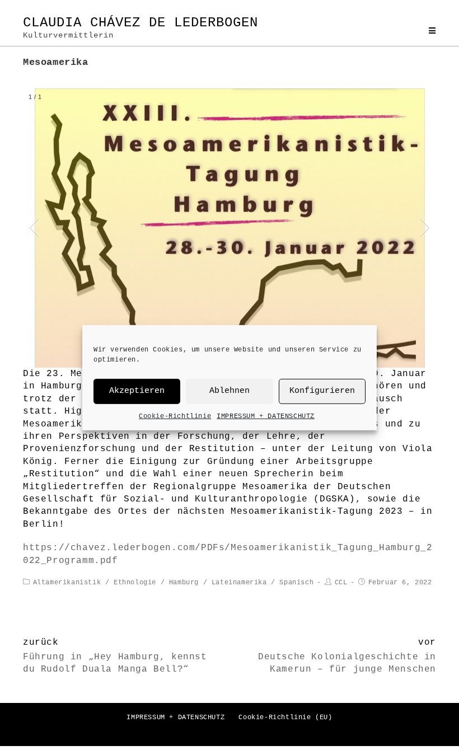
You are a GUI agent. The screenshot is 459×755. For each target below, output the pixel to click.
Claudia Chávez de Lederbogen (140, 27)
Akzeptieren (137, 391)
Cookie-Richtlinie (175, 416)
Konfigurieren (322, 391)
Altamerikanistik (67, 583)
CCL (341, 583)
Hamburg (184, 583)
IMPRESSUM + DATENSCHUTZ (266, 416)
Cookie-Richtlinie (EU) (285, 717)
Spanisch (296, 583)
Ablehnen (229, 391)
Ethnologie (135, 583)
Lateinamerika (239, 583)
